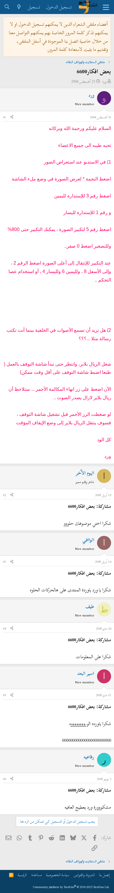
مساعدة (36, 875)
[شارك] (11, 117)
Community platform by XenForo (71, 887)
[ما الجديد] (19, 7)
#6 (4, 778)
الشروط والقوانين (84, 875)
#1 (4, 117)
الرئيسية (22, 875)
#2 (4, 494)
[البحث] (7, 7)
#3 (4, 561)
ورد (104, 81)
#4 (4, 628)
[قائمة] (106, 7)
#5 (4, 695)
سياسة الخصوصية (57, 875)
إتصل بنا (104, 875)
